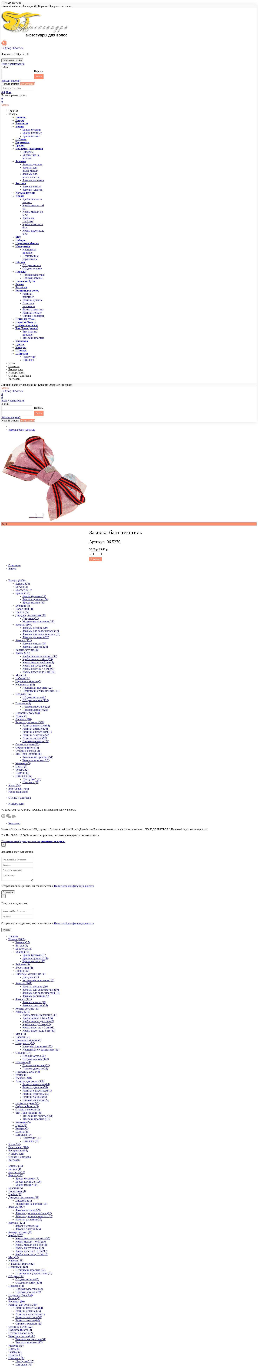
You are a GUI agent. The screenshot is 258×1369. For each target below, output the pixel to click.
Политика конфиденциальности (20, 841)
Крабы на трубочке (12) (36, 665)
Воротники (22, 142)
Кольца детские (25, 192)
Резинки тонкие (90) (34, 738)
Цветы (19, 344)
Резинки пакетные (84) (36, 725)
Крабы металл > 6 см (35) (37, 659)
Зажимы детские (32, 164)
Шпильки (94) (23, 775)
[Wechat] (8, 817)
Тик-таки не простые (29, 333)
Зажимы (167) (23, 624)
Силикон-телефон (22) (35, 741)
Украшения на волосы (30, 156)
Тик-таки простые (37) (35, 760)
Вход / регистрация (12, 63)
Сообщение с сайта (12, 60)
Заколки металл (31, 186)
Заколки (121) (23, 640)
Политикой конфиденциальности (74, 885)
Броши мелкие (31, 136)
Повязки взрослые (33, 274)
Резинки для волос (27, 290)
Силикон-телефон (33, 315)
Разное (19, 284)
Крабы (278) (22, 652)
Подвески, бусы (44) (27, 712)
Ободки (20, 262)
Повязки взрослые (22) (36, 706)
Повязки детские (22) (35, 709)
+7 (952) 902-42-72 (12, 48)
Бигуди (19, 120)
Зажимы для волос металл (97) (40, 630)
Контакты (14, 378)
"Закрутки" (29, 356)
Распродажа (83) (18, 791)
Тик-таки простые (33, 337)
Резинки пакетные (28, 295)
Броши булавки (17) (34, 596)
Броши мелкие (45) (33, 602)
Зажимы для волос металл (30, 169)
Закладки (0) (29, 6)
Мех (18, 236)
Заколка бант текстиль (21, 429)
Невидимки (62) (25, 684)
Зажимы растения (33, 180)
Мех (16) (20, 675)
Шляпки (21, 350)
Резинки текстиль (33, 309)
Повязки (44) (23, 703)
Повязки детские (32, 277)
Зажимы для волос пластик (31, 175)
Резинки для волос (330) (29, 722)
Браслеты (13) (23, 589)
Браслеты (21, 123)
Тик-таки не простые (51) (37, 757)
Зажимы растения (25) (35, 637)
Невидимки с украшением (30, 257)
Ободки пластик (32, 268)
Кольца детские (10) (27, 649)
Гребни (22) (22, 611)
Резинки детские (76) (35, 728)
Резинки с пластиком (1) (37, 731)
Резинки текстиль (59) (35, 734)
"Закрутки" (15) (31, 779)
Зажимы (20, 161)
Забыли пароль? (11, 80)
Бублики (21, 139)
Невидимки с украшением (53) (40, 690)
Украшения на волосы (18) (38, 621)
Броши (19, 126)
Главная (13, 110)
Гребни (19, 145)
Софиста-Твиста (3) (27, 747)
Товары (12, 113)
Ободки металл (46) (34, 697)
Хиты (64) (14, 785)
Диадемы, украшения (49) (30, 615)
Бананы (20, 117)
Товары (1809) (16, 580)
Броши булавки (31, 129)
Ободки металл (31, 265)
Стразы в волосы (26, 325)
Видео (12, 568)
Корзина (43, 6)
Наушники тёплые (27, 243)
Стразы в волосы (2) (27, 750)
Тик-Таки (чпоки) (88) (28, 753)
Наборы (20, 240)
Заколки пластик (32, 189)
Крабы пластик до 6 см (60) (38, 671)
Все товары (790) (18, 788)
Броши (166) (22, 593)
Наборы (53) (22, 678)
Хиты (11, 363)
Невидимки (22, 246)
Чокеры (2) (21, 769)
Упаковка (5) (23, 763)
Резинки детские (32, 299)
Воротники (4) (24, 608)
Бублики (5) (22, 605)
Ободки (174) (23, 693)
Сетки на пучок (25, 318)
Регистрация (27, 83)
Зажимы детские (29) (35, 627)
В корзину (96, 559)
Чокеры (20, 347)
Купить (6, 929)
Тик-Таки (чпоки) (26, 328)
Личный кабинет (11, 6)
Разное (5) (21, 716)
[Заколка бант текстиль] (45, 520)
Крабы (19, 195)
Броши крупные (32, 132)
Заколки (20, 183)
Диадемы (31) (30, 618)
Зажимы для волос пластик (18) (41, 634)
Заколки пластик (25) (35, 646)
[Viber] (3, 817)
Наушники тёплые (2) (28, 681)
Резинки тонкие (32, 312)
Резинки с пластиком (28, 305)
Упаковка (21, 340)
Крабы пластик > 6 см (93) (38, 668)
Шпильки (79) (30, 782)
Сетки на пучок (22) (27, 744)
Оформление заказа (60, 6)
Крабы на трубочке (28, 220)
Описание (14, 565)
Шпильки (21, 353)
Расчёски (21, 287)
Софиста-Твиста (25, 322)
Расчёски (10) (23, 719)
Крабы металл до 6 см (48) (38, 662)
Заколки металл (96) (34, 643)
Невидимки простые (29, 251)
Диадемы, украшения (29, 148)
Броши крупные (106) (35, 599)
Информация (16, 372)
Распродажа (15, 369)
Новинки (13, 366)
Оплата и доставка (19, 375)
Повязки (20, 271)
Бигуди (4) (21, 586)
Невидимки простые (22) (37, 687)
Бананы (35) (22, 583)
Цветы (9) (21, 766)
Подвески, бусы (25, 281)
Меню (5, 104)
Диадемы (28, 151)
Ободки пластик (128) (35, 700)
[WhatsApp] (14, 817)
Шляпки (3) (22, 772)
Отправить (8, 892)
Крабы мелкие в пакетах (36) (39, 656)
